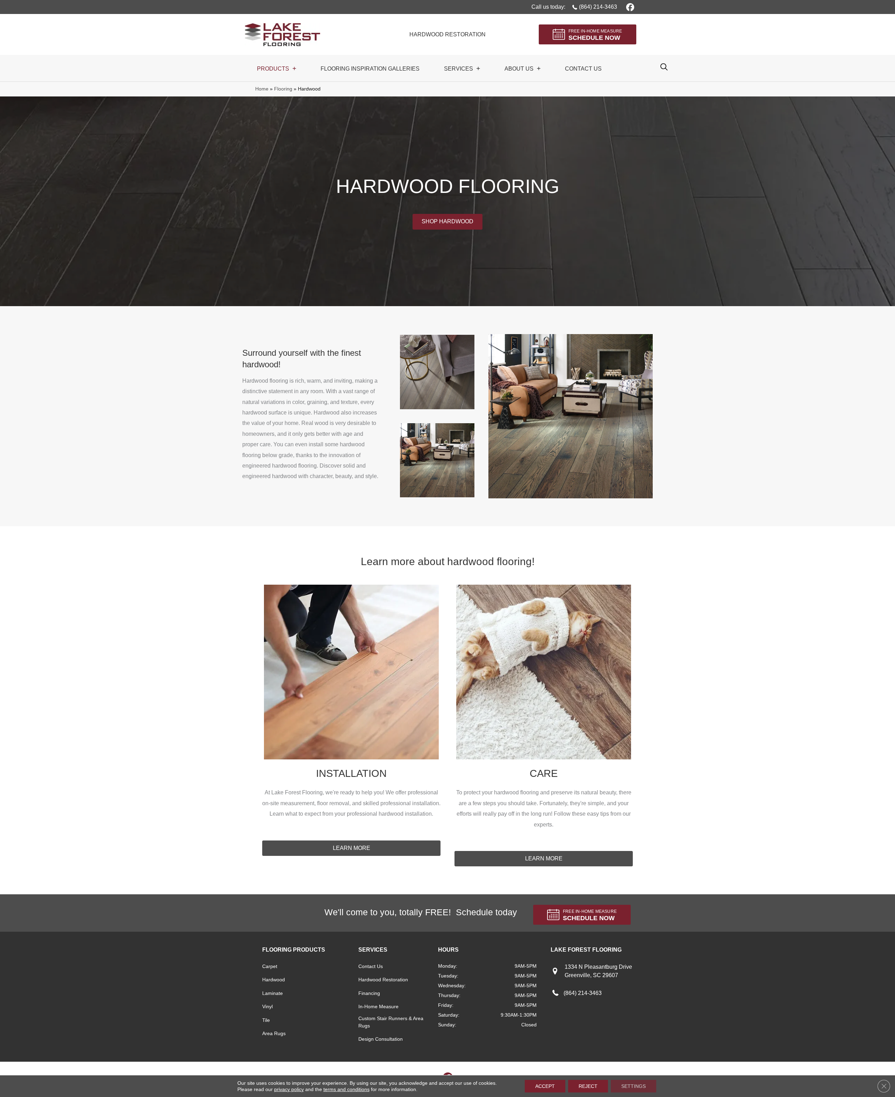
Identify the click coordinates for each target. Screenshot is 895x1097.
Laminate (272, 993)
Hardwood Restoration (383, 979)
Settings (633, 1086)
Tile (266, 1020)
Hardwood (273, 979)
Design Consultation (380, 1039)
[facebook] (629, 7)
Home (261, 89)
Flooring (283, 89)
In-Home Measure (378, 1006)
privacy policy (289, 1089)
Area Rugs (274, 1033)
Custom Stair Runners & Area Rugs (390, 1022)
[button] (447, 222)
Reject (588, 1086)
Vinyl (267, 1006)
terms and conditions (346, 1089)
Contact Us (370, 966)
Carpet (269, 966)
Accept (545, 1086)
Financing (369, 993)
